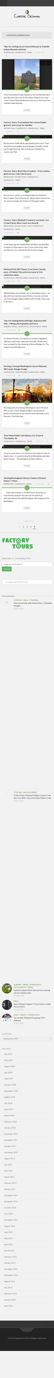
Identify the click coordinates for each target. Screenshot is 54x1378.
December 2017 (11, 1134)
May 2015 (8, 1238)
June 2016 (8, 1214)
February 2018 (10, 1122)
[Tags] (46, 593)
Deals (25, 600)
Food (29, 226)
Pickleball (33, 600)
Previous (42, 62)
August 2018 (9, 1097)
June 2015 (8, 1232)
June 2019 (8, 1078)
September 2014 (11, 1275)
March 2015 (9, 1250)
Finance (23, 1015)
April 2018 (8, 1109)
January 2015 (10, 1263)
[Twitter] (18, 22)
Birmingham (9, 177)
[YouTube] (36, 22)
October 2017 (10, 1146)
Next (48, 62)
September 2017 (11, 1152)
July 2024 (8, 1054)
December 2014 (11, 1269)
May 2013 (8, 1306)
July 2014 (8, 1287)
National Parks (22, 278)
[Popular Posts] (20, 593)
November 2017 (11, 1140)
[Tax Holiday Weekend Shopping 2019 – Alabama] (7, 1019)
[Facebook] (22, 22)
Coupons (18, 600)
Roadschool (21, 52)
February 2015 (10, 1257)
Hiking (14, 326)
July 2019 (8, 1072)
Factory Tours (9, 128)
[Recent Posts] (8, 593)
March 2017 (9, 1177)
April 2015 (8, 1244)
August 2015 (9, 1226)
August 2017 (9, 1158)
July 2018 (8, 1103)
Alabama (7, 326)
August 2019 (9, 1066)
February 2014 (10, 1293)
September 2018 (11, 1091)
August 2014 (9, 1281)
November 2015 (11, 1220)
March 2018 (9, 1115)
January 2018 (10, 1128)
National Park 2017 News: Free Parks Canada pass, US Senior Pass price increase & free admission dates (25, 272)
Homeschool (9, 52)
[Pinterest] (31, 22)
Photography (35, 326)
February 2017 (10, 1183)
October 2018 (10, 1085)
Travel (29, 52)
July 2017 (8, 1165)
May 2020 (8, 1060)
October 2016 (10, 1207)
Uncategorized (30, 792)
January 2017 (10, 1189)
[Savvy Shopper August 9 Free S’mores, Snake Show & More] (7, 1005)
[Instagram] (27, 22)
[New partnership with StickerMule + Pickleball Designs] (7, 693)
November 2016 (11, 1201)
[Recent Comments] (33, 593)
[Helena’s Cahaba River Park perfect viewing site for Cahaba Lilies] (7, 988)
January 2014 (10, 1300)
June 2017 (8, 1171)
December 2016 (11, 1195)
